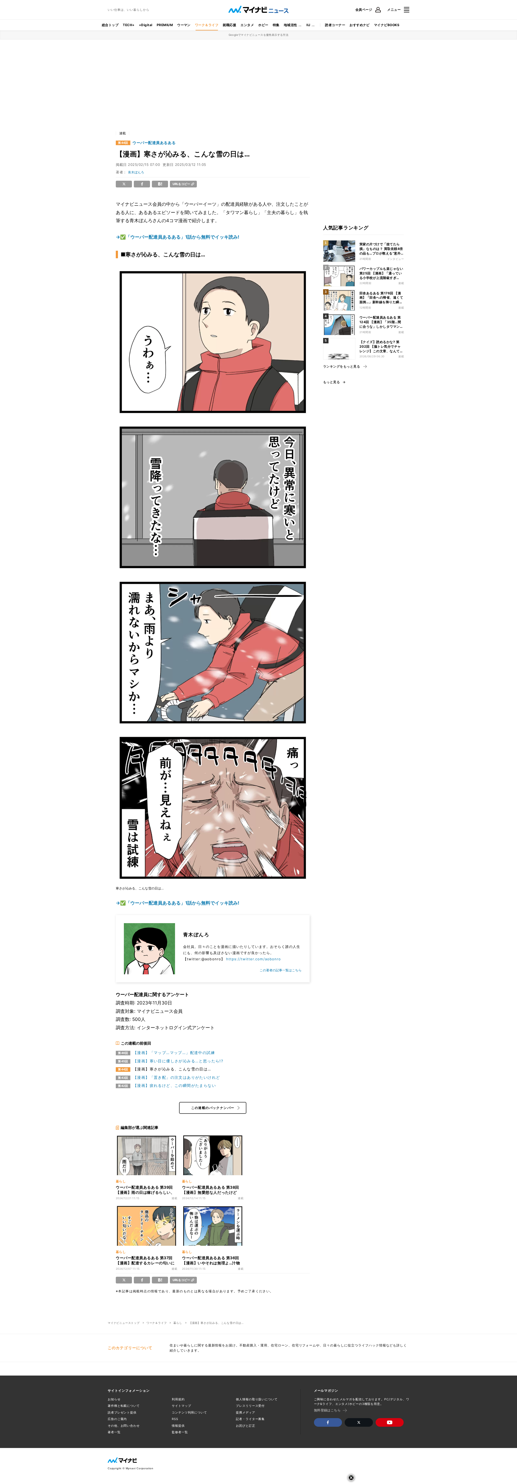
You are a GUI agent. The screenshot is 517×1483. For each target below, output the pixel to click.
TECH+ (128, 25)
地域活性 (290, 25)
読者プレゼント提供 (122, 1412)
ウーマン (184, 25)
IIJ (308, 25)
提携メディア (245, 1412)
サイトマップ (181, 1406)
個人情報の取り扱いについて (256, 1399)
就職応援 (229, 25)
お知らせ (114, 1399)
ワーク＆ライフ (206, 25)
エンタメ (247, 25)
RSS (175, 1419)
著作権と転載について (124, 1406)
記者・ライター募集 (250, 1419)
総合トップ (110, 25)
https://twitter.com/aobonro (253, 959)
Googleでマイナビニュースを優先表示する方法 (259, 34)
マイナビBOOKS (386, 25)
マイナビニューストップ (124, 1322)
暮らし (177, 1322)
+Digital (145, 25)
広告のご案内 (117, 1419)
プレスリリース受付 (250, 1406)
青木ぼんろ (136, 172)
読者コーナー (335, 25)
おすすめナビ (360, 25)
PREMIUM (165, 25)
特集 (276, 25)
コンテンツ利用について (189, 1412)
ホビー (263, 25)
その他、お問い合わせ (124, 1426)
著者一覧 (114, 1432)
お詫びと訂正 (245, 1426)
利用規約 (178, 1399)
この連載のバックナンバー (213, 1108)
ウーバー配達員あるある (154, 143)
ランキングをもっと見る (341, 366)
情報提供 (178, 1426)
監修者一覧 (180, 1432)
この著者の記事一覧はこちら (281, 970)
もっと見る (331, 382)
